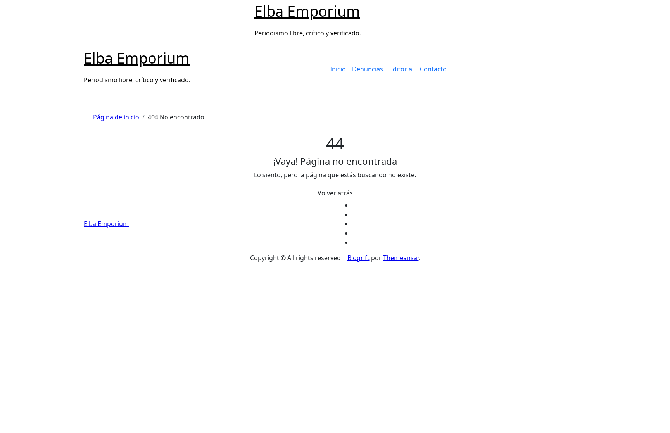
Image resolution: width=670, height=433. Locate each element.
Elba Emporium (307, 11)
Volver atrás (335, 193)
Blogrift (358, 258)
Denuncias (367, 69)
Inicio (338, 69)
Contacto (433, 69)
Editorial (401, 69)
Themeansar (401, 258)
